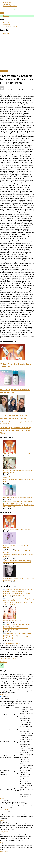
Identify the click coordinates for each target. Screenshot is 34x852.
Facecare (6, 16)
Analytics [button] (2, 820)
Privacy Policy (7, 2)
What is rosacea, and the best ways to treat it (17, 562)
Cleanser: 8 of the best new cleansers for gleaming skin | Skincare (15, 629)
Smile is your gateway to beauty (13, 621)
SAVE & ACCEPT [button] (5, 851)
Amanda (6, 90)
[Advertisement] (17, 53)
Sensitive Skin (4, 71)
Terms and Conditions (10, 6)
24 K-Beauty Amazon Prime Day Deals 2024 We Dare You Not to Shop (15, 430)
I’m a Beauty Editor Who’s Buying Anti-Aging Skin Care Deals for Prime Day (18, 506)
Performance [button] (4, 809)
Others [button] (2, 842)
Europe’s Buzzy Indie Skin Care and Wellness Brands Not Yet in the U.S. (17, 638)
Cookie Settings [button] (5, 658)
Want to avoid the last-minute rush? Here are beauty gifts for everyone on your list (17, 594)
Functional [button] (3, 798)
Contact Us (6, 4)
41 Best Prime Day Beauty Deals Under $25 (16, 454)
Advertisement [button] (4, 831)
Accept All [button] (13, 658)
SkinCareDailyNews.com (12, 644)
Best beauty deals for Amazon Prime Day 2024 (15, 391)
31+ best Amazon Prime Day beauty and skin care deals (13, 416)
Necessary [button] (3, 694)
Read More (3, 662)
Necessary (5, 696)
